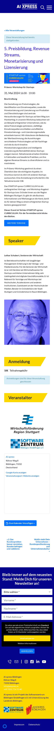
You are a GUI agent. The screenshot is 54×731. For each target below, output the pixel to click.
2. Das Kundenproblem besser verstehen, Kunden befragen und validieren (15, 544)
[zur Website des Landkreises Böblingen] (35, 709)
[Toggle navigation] (49, 6)
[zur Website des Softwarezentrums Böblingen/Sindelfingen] (13, 710)
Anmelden (27, 651)
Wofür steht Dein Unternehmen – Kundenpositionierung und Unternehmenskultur (40, 545)
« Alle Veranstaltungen (14, 30)
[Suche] (43, 7)
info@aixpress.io (11, 686)
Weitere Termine (16, 223)
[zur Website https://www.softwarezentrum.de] (27, 444)
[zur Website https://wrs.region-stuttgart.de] (27, 424)
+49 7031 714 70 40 (13, 689)
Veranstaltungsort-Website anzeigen (22, 476)
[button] (4, 726)
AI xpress (10, 456)
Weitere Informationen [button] (27, 643)
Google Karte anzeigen (16, 472)
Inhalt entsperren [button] (27, 638)
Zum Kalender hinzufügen (21, 523)
